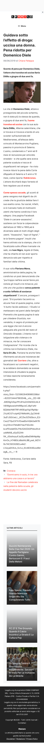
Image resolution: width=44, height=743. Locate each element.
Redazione (20, 739)
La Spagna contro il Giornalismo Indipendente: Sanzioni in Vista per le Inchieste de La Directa (22, 669)
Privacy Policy (32, 739)
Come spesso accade (14, 192)
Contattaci (22, 723)
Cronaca (11, 471)
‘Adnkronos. (30, 178)
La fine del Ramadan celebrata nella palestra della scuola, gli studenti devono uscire (20, 486)
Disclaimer (11, 739)
